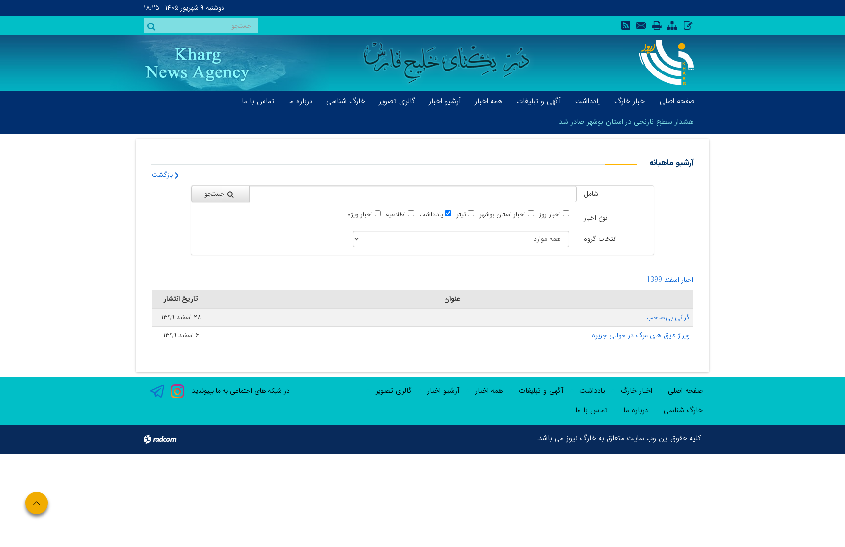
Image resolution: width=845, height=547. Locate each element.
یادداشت (431, 215)
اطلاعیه (396, 215)
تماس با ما (591, 410)
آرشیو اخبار (443, 391)
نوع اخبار (595, 218)
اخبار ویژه (360, 215)
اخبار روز (550, 215)
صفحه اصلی (685, 391)
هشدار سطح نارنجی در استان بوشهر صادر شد (626, 122)
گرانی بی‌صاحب (667, 317)
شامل (591, 194)
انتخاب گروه (600, 239)
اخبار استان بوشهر (502, 215)
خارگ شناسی (683, 410)
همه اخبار (489, 391)
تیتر (461, 215)
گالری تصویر (394, 391)
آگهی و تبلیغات (541, 391)
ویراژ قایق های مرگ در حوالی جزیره (640, 335)
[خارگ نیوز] (661, 62)
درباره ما (635, 410)
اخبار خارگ (636, 391)
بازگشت (163, 174)
